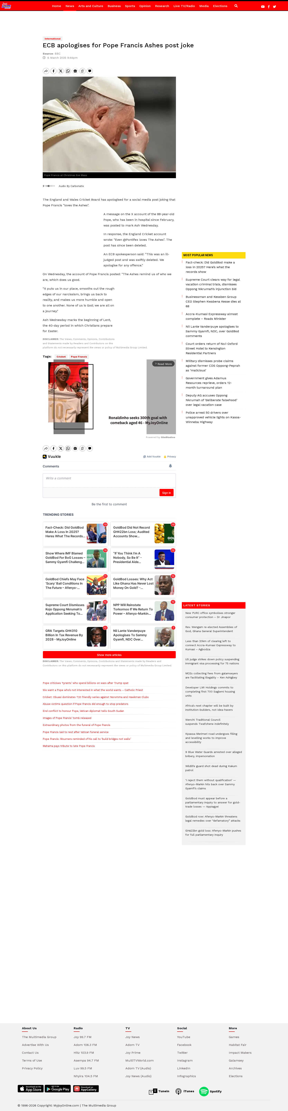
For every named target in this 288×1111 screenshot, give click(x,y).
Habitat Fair (237, 1045)
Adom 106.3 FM (85, 1045)
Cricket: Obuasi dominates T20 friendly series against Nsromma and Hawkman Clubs (96, 697)
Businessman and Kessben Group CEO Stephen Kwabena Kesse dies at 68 (213, 301)
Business (114, 6)
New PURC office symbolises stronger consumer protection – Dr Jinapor (210, 617)
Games (234, 1037)
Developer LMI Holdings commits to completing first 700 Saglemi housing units (210, 693)
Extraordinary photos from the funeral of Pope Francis (76, 725)
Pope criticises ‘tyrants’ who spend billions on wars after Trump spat (86, 683)
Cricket (61, 356)
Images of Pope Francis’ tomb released (67, 718)
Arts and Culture (90, 6)
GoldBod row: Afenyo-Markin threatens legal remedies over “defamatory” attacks (212, 820)
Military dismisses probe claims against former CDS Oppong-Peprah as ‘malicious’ (213, 365)
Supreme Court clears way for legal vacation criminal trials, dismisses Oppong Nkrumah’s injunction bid (213, 284)
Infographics (186, 1076)
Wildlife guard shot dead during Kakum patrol (211, 770)
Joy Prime (132, 1052)
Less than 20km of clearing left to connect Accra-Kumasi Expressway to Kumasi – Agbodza (210, 647)
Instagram (185, 1060)
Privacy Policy (32, 1068)
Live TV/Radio (184, 6)
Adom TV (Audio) (138, 1068)
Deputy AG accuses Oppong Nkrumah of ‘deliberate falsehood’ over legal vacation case (211, 400)
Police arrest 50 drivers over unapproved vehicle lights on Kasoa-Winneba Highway (213, 417)
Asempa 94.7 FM (86, 1060)
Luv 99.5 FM (83, 1068)
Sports (130, 6)
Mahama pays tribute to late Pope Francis (69, 746)
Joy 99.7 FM (82, 1037)
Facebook (184, 1045)
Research (162, 6)
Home (56, 6)
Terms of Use (32, 1060)
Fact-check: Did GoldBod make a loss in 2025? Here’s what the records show (210, 267)
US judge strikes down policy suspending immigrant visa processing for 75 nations (212, 663)
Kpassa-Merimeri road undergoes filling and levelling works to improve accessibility (211, 740)
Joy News (132, 1037)
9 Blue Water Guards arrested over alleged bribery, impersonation (213, 756)
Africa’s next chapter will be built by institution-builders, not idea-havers (209, 709)
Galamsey (236, 1060)
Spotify (215, 1091)
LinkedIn (183, 1068)
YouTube (183, 1037)
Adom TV (132, 1045)
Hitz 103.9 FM (84, 1052)
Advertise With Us (35, 1045)
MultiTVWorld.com (139, 1060)
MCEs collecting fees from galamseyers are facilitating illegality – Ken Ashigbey (211, 677)
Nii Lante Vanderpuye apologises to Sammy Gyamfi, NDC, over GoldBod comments (212, 331)
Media (204, 6)
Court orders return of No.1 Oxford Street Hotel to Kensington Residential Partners (212, 348)
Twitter (182, 1052)
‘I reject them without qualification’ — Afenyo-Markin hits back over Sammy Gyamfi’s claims (210, 786)
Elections (220, 6)
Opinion (145, 6)
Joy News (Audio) (138, 1076)
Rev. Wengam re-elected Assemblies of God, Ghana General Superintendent (211, 631)
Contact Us (30, 1052)
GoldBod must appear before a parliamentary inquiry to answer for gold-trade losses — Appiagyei (212, 804)
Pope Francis (79, 356)
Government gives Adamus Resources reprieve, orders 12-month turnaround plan (209, 382)
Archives (235, 1068)
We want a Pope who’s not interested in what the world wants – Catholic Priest (93, 690)
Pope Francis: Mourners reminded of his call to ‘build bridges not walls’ (87, 738)
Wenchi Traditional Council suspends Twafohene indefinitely (208, 723)
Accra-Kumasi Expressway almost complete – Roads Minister (212, 316)
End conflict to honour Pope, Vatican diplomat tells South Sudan (83, 711)
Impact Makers (240, 1052)
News (69, 6)
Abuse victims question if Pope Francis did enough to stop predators (85, 703)
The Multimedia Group (39, 1037)
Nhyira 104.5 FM (86, 1076)
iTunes (188, 1091)
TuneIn (163, 1091)
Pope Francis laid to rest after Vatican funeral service (76, 732)
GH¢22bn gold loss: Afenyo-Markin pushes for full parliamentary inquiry (213, 834)
